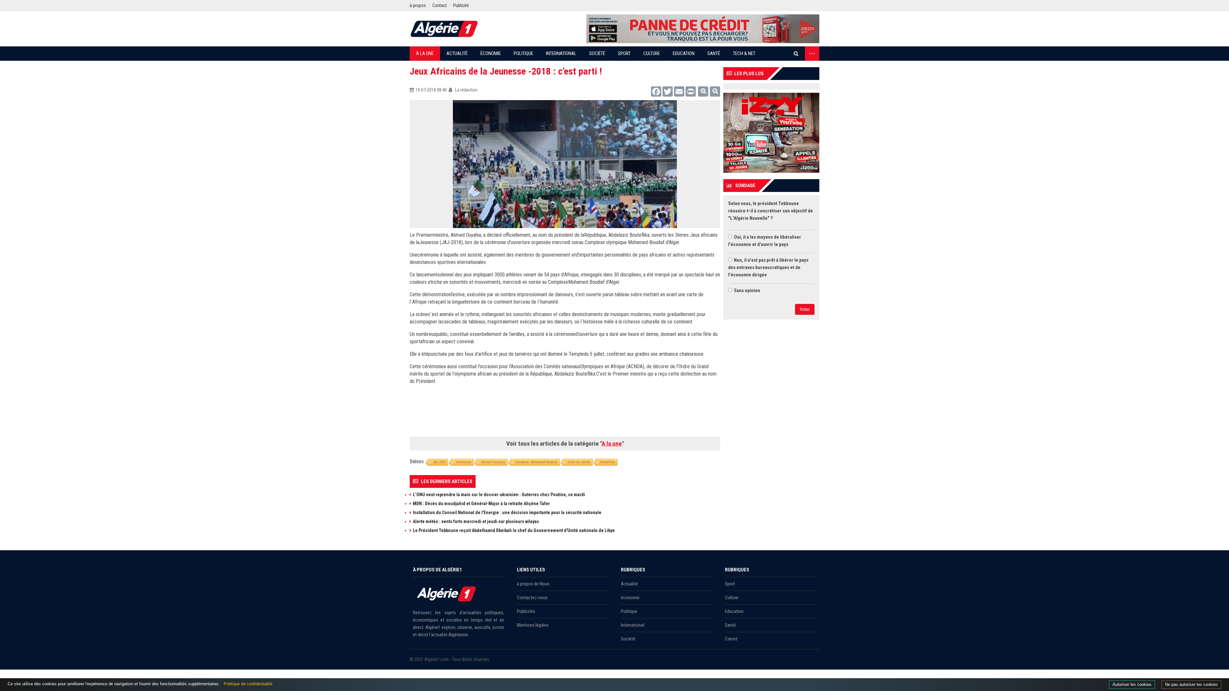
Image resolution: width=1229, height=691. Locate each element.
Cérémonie (463, 462)
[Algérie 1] (444, 29)
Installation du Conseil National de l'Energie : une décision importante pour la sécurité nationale (507, 512)
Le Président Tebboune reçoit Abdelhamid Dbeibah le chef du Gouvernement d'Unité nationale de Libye (514, 530)
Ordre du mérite (578, 462)
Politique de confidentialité (248, 683)
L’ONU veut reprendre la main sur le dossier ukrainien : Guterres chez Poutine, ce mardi (499, 494)
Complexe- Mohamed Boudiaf (536, 462)
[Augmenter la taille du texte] (703, 91)
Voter (805, 309)
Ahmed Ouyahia (493, 462)
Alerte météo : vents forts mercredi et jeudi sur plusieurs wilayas (476, 521)
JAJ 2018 (439, 462)
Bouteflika (607, 462)
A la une (612, 443)
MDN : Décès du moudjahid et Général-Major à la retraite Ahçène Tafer (481, 503)
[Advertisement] (564, 413)
